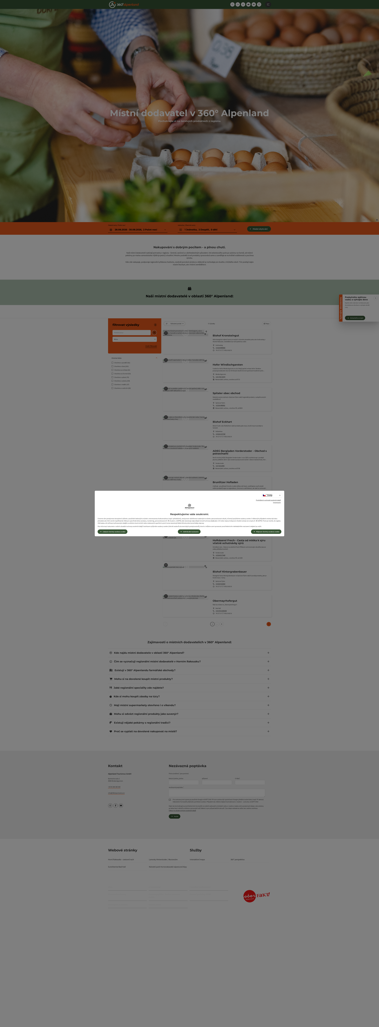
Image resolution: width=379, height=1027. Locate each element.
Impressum (277, 502)
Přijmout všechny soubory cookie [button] (267, 532)
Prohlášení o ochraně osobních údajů (268, 500)
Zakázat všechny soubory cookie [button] (114, 532)
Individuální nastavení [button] (190, 532)
